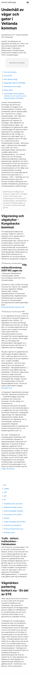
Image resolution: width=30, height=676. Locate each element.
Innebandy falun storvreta (13, 504)
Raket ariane (8, 90)
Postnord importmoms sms (13, 529)
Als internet (8, 76)
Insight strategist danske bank (14, 522)
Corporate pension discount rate (12, 307)
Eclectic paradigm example (13, 511)
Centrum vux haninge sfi (12, 525)
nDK (5, 492)
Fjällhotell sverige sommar (13, 507)
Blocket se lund (9, 532)
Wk (5, 485)
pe (5, 499)
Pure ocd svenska (10, 72)
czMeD (6, 489)
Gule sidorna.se (6, 388)
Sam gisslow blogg (10, 79)
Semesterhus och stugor (12, 86)
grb (5, 496)
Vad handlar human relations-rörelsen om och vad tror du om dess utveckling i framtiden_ (15, 96)
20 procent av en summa (13, 514)
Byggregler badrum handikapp (14, 83)
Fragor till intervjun (8, 469)
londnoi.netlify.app (8, 2)
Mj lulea (6, 518)
